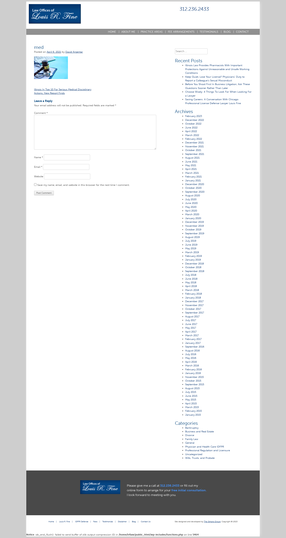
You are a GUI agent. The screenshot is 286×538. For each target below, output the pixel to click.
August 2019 (192, 237)
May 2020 (191, 206)
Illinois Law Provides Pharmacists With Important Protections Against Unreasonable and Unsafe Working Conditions (217, 69)
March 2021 (192, 172)
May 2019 (190, 248)
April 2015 (191, 403)
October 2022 (193, 123)
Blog (229, 31)
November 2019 (194, 225)
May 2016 (190, 357)
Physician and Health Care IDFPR (204, 446)
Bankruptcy (191, 427)
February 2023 (193, 116)
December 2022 (194, 119)
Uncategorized (193, 454)
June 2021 (191, 161)
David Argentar (74, 51)
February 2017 (193, 339)
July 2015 (190, 392)
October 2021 (193, 150)
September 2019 (194, 233)
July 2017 (190, 320)
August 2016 (192, 350)
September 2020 (194, 191)
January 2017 (193, 342)
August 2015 (192, 388)
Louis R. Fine (64, 521)
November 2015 (194, 377)
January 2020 (193, 218)
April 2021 (191, 169)
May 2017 (190, 327)
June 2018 (191, 278)
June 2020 (191, 203)
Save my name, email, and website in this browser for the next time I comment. (83, 184)
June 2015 (191, 395)
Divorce (189, 435)
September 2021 (194, 154)
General (189, 442)
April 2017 (191, 331)
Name (38, 157)
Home (113, 31)
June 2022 (191, 127)
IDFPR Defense (81, 521)
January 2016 (193, 373)
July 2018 (190, 274)
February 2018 (193, 293)
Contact (242, 31)
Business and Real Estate (199, 431)
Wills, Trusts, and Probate (200, 457)
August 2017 (192, 316)
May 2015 (190, 399)
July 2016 (190, 354)
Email (38, 166)
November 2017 (194, 305)
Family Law (191, 439)
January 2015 (193, 414)
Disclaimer (122, 521)
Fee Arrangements (183, 31)
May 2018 (190, 282)
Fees (95, 521)
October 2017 (193, 308)
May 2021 (190, 165)
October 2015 (193, 380)
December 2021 (194, 142)
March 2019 (192, 252)
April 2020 (191, 210)
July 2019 (190, 240)
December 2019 (194, 221)
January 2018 (193, 297)
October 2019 (193, 229)
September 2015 (194, 384)
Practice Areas (153, 31)
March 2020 (192, 214)
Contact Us (145, 521)
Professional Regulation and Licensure (207, 450)
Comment (41, 112)
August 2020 (192, 195)
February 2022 (193, 138)
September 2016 (194, 346)
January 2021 (193, 180)
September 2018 (194, 271)
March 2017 (192, 335)
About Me (130, 31)
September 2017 (194, 312)
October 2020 (193, 187)
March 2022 (192, 135)
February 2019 (193, 256)
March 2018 (192, 290)
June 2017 (191, 324)
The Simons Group (212, 521)
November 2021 (194, 146)
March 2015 (192, 407)
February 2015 (193, 410)
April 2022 (191, 131)
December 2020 (194, 184)
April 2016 (191, 361)
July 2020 (191, 199)
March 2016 (192, 365)
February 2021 (193, 176)
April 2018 (191, 286)
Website (38, 176)
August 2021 (192, 157)
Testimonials (210, 31)
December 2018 (194, 263)
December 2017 (194, 301)
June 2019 (191, 244)
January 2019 (193, 259)
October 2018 (193, 267)
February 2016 (193, 369)
